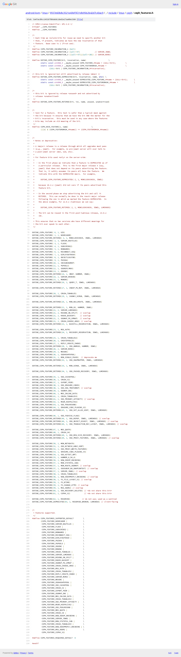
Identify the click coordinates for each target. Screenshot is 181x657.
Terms (30, 653)
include (112, 12)
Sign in (175, 4)
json (176, 653)
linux (45, 12)
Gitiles (16, 653)
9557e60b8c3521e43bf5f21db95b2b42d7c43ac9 (76, 12)
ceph (129, 12)
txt (169, 653)
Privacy (23, 653)
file (80, 19)
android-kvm (33, 12)
